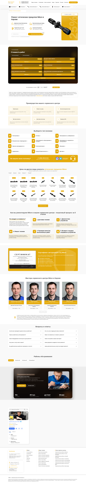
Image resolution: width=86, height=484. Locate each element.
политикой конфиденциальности (25, 36)
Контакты (66, 2)
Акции (53, 2)
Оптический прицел (33, 6)
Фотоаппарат (13, 6)
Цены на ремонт (47, 2)
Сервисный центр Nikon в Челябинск (62, 458)
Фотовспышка (56, 6)
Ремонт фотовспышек (42, 458)
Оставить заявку (21, 385)
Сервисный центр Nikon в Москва (61, 452)
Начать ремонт (73, 2)
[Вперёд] (77, 7)
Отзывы (61, 2)
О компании (41, 2)
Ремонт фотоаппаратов (42, 452)
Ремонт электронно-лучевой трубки (18, 71)
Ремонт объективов (42, 453)
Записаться (26, 61)
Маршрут (12, 428)
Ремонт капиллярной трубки (17, 65)
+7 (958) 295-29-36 (24, 1)
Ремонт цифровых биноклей (43, 461)
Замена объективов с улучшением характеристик (53, 71)
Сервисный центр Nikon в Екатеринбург (62, 460)
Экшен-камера (67, 6)
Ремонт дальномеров (42, 464)
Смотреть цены (31, 385)
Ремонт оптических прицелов (43, 455)
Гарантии (57, 2)
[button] (41, 312)
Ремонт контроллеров (48, 65)
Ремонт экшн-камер (42, 459)
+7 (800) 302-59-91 (24, 2)
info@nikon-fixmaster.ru (14, 467)
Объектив (22, 6)
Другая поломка (56, 87)
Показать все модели (43, 205)
